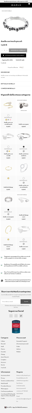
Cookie (3, 398)
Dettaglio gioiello (8, 84)
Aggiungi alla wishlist (7, 60)
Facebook (7, 63)
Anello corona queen (8, 217)
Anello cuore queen (24, 124)
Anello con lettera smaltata (23, 155)
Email (10, 63)
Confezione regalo (8, 88)
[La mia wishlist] (26, 5)
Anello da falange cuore (23, 216)
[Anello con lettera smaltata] (23, 136)
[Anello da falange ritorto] (8, 229)
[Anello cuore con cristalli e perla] (8, 105)
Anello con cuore (23, 247)
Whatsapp (12, 63)
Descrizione (5, 72)
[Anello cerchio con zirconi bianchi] (23, 168)
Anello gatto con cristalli (8, 155)
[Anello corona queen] (8, 199)
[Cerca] (4, 5)
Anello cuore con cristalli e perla (8, 123)
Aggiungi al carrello (18, 50)
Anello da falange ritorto (8, 246)
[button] (29, 23)
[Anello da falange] (8, 168)
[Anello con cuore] (23, 229)
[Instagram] (16, 315)
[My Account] (30, 5)
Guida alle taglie (20, 60)
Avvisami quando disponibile (13, 55)
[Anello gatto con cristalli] (8, 136)
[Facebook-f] (11, 315)
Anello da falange (8, 187)
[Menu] (1, 5)
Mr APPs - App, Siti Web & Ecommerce (17, 407)
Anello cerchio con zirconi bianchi (23, 186)
